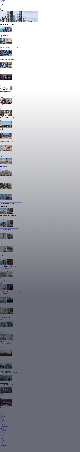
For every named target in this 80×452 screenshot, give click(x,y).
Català (2, 435)
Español (2, 438)
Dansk (2, 436)
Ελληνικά (2, 437)
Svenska (2, 443)
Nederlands (3, 440)
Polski (2, 442)
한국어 (2, 439)
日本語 (2, 441)
